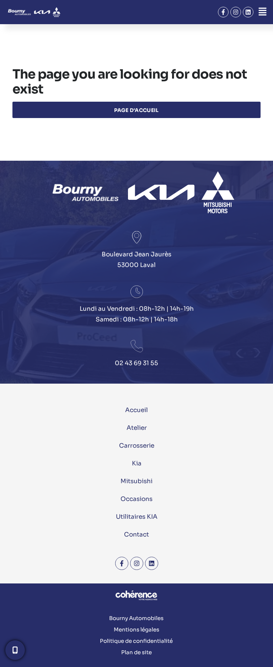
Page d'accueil (136, 110)
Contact (136, 534)
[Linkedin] (248, 12)
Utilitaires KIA (136, 517)
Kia (136, 463)
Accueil (136, 410)
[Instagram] (235, 12)
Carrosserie (136, 445)
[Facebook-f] (223, 12)
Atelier (137, 428)
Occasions (136, 499)
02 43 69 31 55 (136, 363)
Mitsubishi (136, 481)
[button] (262, 12)
